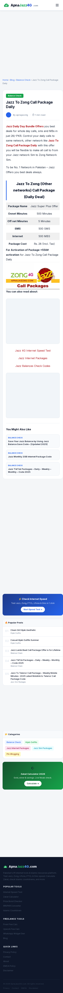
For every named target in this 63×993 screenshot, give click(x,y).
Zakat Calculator (11, 897)
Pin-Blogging (13, 754)
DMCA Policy (9, 966)
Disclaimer (8, 970)
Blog (12, 80)
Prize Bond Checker (12, 901)
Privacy (6, 988)
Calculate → (33, 783)
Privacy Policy (9, 952)
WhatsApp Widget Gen (14, 933)
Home (5, 80)
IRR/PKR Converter (12, 906)
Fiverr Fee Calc (10, 924)
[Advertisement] (31, 44)
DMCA (24, 988)
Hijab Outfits (31, 742)
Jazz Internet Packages (18, 748)
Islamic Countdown (12, 910)
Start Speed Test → (32, 609)
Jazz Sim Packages (43, 748)
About (6, 961)
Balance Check (23, 80)
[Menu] (57, 5)
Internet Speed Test (12, 892)
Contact (7, 957)
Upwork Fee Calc (11, 929)
